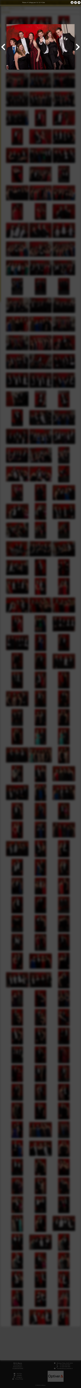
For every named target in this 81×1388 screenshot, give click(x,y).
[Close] (79, 2)
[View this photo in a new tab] (75, 2)
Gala (43, 2)
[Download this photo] (72, 2)
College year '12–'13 (34, 2)
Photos (24, 2)
